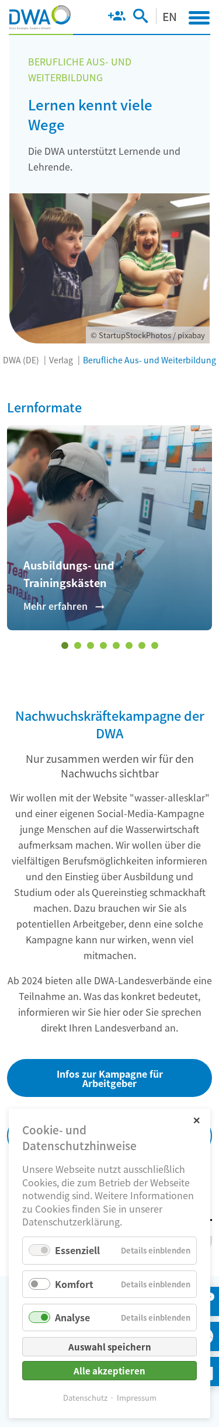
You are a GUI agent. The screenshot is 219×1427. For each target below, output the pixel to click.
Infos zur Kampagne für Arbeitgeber (110, 1078)
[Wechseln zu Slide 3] (90, 645)
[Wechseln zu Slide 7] (141, 645)
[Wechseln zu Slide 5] (116, 645)
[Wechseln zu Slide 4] (103, 645)
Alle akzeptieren (109, 1370)
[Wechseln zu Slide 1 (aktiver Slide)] (64, 645)
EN (169, 16)
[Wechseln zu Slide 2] (77, 645)
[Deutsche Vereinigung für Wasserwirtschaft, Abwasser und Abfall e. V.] (40, 17)
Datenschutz (85, 1397)
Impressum (137, 1397)
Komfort (74, 1284)
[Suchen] (140, 18)
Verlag (61, 360)
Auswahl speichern (109, 1347)
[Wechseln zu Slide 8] (154, 645)
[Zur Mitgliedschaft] (116, 18)
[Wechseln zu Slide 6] (129, 645)
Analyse (72, 1317)
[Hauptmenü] (199, 17)
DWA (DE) (21, 360)
